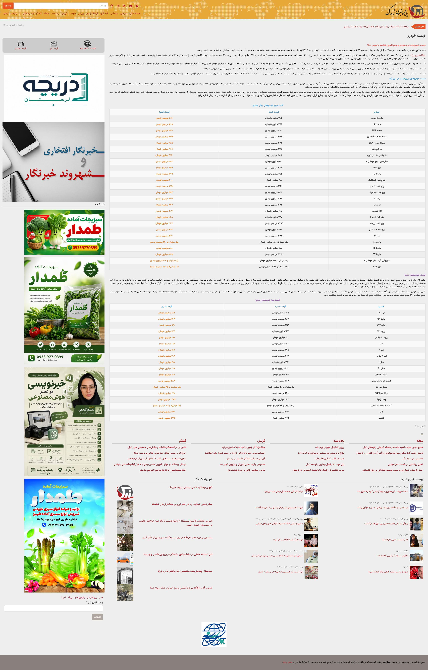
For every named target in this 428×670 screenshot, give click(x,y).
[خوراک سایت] (124, 7)
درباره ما (14, 13)
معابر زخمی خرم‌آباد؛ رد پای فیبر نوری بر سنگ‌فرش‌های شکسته (182, 504)
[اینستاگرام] (118, 7)
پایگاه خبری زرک (417, 55)
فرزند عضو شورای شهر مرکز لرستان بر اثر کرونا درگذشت (279, 507)
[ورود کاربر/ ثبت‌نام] (137, 7)
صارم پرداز (287, 662)
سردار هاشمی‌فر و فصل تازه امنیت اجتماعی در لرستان (318, 470)
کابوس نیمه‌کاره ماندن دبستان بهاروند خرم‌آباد (190, 487)
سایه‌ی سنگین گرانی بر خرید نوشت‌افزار (246, 470)
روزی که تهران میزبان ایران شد (329, 447)
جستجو (8, 6)
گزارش (64, 13)
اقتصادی (104, 13)
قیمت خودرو (20, 48)
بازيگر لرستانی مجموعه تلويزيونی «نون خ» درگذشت (386, 523)
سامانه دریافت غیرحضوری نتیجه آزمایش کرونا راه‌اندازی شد (382, 491)
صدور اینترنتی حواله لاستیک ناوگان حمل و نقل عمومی (279, 523)
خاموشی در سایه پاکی (412, 459)
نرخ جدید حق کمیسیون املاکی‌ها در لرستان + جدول (280, 572)
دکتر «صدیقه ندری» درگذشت (395, 539)
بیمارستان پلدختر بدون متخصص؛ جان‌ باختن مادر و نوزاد (185, 571)
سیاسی (123, 13)
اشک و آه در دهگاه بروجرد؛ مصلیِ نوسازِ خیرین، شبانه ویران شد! (181, 588)
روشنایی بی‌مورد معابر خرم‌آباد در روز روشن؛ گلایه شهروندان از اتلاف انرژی (177, 538)
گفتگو (39, 13)
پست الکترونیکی (94, 602)
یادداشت (55, 13)
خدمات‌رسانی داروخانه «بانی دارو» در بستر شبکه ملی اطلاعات (235, 453)
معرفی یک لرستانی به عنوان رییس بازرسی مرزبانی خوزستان (277, 556)
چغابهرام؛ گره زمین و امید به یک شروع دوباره (243, 447)
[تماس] (130, 7)
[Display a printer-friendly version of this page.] (421, 434)
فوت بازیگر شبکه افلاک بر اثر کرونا (288, 539)
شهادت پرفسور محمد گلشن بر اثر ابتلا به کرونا (388, 572)
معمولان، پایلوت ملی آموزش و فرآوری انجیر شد (242, 464)
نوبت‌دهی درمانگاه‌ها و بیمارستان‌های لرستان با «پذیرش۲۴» (382, 507)
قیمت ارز (54, 48)
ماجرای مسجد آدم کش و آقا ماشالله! (392, 556)
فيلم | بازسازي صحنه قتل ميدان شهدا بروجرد (283, 491)
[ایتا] (111, 7)
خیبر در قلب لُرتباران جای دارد (329, 459)
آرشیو (6, 13)
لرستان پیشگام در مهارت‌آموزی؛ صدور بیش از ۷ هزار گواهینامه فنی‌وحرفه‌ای (150, 464)
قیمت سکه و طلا (87, 48)
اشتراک (97, 617)
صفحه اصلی (134, 13)
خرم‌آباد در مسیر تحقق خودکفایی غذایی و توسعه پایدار (159, 453)
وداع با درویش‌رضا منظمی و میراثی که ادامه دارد (321, 453)
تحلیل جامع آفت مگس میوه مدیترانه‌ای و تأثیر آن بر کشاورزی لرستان (389, 453)
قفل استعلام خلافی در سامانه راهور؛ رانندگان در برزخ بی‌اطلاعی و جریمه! (177, 554)
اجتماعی (114, 13)
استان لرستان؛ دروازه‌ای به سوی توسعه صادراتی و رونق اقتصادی (392, 470)
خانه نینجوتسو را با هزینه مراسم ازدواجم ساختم (163, 470)
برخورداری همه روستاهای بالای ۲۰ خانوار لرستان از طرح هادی (157, 459)
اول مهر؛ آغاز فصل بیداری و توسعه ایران (325, 464)
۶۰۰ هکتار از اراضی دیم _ (397, 27)
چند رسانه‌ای (28, 13)
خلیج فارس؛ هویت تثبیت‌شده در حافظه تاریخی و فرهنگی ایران (393, 447)
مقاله (46, 13)
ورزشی (81, 13)
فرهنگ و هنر (92, 13)
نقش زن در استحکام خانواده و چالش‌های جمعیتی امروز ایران (157, 447)
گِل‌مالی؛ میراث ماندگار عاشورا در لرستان (246, 459)
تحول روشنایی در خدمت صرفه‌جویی (405, 464)
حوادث (73, 13)
